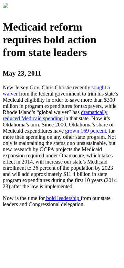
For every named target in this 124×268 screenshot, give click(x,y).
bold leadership (63, 198)
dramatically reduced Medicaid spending (55, 115)
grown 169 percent (85, 131)
